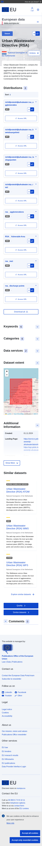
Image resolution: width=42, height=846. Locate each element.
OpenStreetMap (19, 414)
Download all (19, 312)
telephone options (17, 803)
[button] (33, 1)
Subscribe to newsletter (11, 679)
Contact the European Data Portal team (18, 675)
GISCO (35, 414)
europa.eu (21, 788)
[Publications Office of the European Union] (20, 648)
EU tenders (6, 751)
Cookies (5, 713)
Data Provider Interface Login (14, 767)
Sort (7, 95)
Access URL (22, 118)
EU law (5, 747)
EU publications (8, 763)
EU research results (10, 755)
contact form (19, 806)
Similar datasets (19, 612)
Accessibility (7, 716)
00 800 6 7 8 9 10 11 (16, 800)
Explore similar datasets (23, 594)
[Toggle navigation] (37, 22)
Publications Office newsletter (14, 735)
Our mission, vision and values (14, 731)
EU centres (24, 808)
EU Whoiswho (8, 759)
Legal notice (7, 709)
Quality (20, 606)
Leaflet (9, 414)
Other (20, 696)
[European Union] (20, 782)
